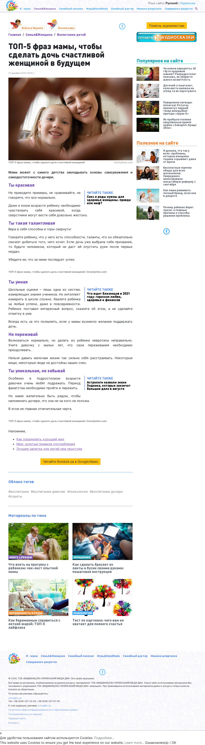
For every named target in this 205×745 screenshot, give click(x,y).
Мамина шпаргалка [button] (149, 8)
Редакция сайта (17, 718)
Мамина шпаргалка (164, 656)
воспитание (19, 492)
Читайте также (109, 197)
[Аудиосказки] (167, 37)
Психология (82, 613)
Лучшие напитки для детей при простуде (49, 449)
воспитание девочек (49, 492)
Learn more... (134, 743)
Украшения (81, 557)
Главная (14, 34)
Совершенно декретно (41, 662)
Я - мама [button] (25, 8)
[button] (196, 8)
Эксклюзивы (66, 28)
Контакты (13, 722)
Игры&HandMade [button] (97, 8)
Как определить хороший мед (40, 439)
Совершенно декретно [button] (179, 8)
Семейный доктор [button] (122, 8)
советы (16, 496)
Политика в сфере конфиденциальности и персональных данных (43, 709)
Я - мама (32, 656)
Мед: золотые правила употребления (45, 444)
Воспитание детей (71, 34)
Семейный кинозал (81, 656)
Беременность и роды (25, 613)
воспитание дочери (107, 492)
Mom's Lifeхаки (20, 557)
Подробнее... (104, 738)
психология (78, 492)
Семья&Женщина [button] (45, 8)
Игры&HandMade (108, 656)
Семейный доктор (135, 656)
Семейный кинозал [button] (71, 8)
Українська (187, 3)
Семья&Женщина (39, 34)
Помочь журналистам (166, 26)
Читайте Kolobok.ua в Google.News (70, 462)
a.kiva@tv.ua (14, 698)
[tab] (167, 231)
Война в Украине (32, 28)
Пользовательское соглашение (25, 714)
